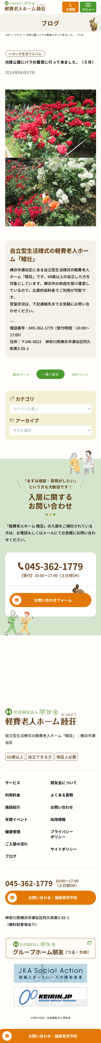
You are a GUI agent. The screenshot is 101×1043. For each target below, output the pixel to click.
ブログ (18, 35)
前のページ (21, 374)
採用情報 (58, 819)
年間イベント (16, 819)
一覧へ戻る (50, 374)
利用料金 (12, 795)
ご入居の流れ (16, 844)
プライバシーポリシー (61, 834)
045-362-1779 (41, 328)
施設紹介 (12, 807)
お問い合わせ (61, 807)
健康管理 (12, 831)
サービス (12, 782)
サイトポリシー (63, 849)
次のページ (80, 374)
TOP (7, 35)
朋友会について (63, 782)
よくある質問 (61, 795)
